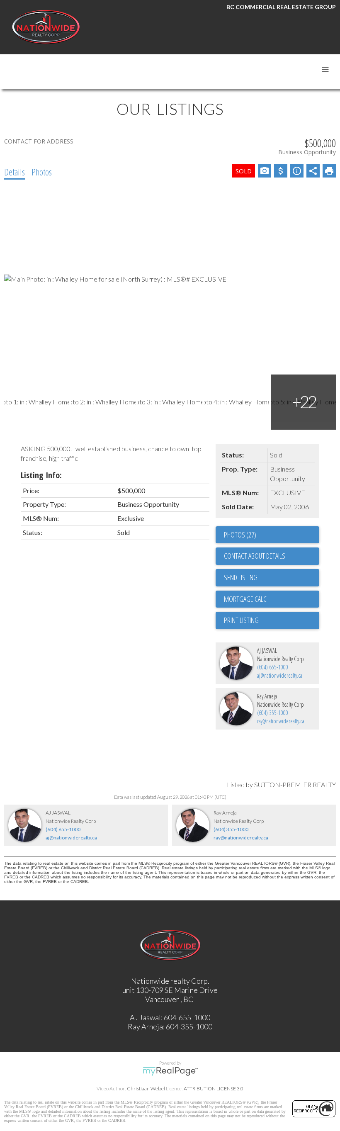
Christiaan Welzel (146, 1088)
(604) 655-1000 (272, 667)
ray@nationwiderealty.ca (280, 721)
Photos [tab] (42, 171)
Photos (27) (240, 535)
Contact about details (254, 556)
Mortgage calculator (271, 599)
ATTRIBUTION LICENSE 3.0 (213, 1088)
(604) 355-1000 (272, 713)
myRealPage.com (170, 1071)
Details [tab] (14, 171)
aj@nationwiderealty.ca (279, 675)
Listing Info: (41, 475)
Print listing (241, 620)
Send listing (240, 577)
